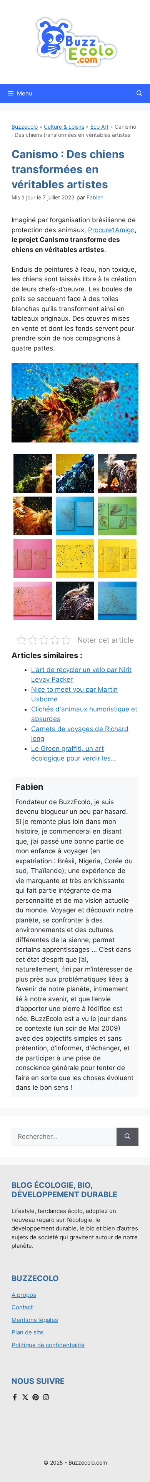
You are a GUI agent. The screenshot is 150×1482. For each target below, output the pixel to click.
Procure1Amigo (111, 230)
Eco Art (99, 126)
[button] (139, 93)
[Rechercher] (127, 1137)
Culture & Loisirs (64, 126)
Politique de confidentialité (48, 1345)
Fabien (95, 197)
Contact (22, 1307)
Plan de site (27, 1332)
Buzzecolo (25, 126)
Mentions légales (35, 1320)
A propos (24, 1294)
